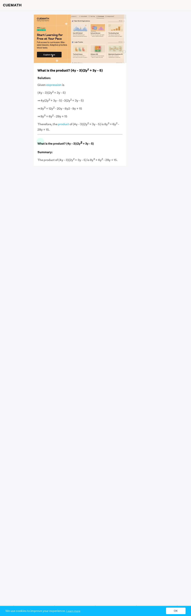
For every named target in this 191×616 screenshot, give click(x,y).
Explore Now (49, 54)
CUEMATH (12, 5)
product (63, 124)
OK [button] (176, 611)
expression (54, 85)
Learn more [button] (73, 611)
